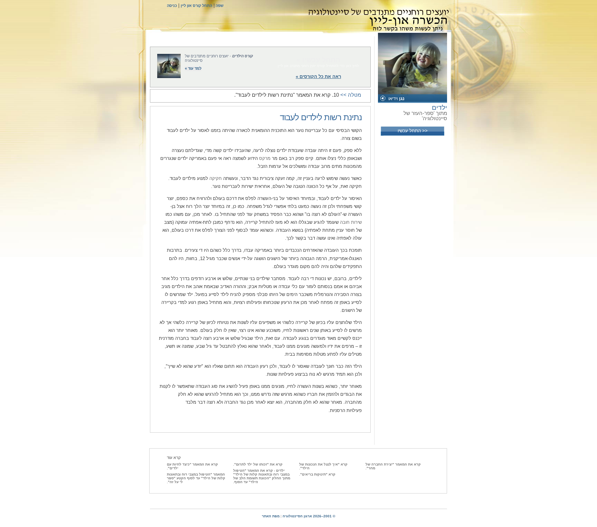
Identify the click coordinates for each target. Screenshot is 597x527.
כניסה (172, 5)
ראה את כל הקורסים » (318, 76)
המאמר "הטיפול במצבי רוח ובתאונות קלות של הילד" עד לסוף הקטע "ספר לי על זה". (196, 478)
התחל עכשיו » (318, 60)
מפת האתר (270, 516)
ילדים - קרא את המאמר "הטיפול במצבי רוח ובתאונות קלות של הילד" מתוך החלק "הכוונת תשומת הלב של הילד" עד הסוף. (261, 476)
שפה (219, 5)
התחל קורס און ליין (196, 5)
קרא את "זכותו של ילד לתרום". (258, 464)
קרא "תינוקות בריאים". (317, 474)
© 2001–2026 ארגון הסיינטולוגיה (309, 516)
